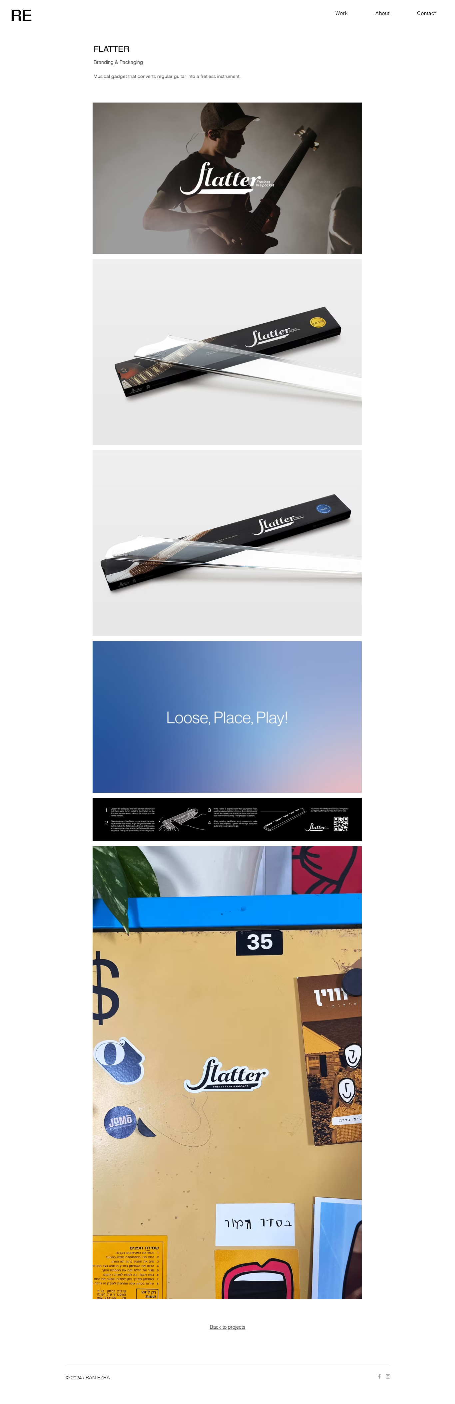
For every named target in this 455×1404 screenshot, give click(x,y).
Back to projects (227, 1327)
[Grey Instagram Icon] (388, 1376)
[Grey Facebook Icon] (379, 1376)
